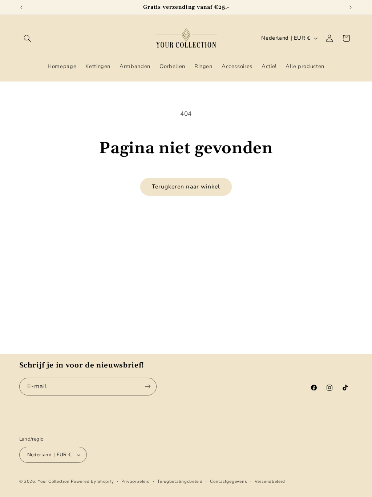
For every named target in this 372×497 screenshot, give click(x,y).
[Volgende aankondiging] (351, 7)
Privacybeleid (135, 481)
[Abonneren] (147, 386)
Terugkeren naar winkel (186, 187)
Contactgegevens (228, 481)
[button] (27, 38)
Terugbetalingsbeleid (180, 481)
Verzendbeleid (270, 481)
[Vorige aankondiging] (21, 7)
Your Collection (53, 481)
